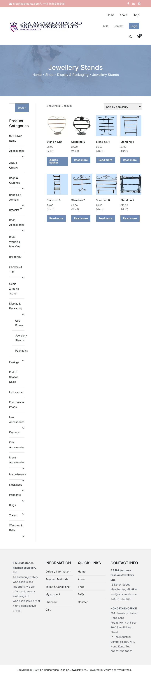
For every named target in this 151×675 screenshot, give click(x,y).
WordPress (124, 669)
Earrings (14, 362)
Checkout (51, 602)
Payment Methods (56, 579)
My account (52, 594)
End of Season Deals (13, 377)
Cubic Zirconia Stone (14, 288)
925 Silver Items (15, 138)
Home (110, 15)
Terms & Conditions (57, 586)
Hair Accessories (16, 420)
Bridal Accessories (16, 222)
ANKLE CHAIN (13, 165)
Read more (81, 159)
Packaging (21, 350)
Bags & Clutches (14, 180)
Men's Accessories (16, 460)
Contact (118, 26)
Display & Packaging (73, 75)
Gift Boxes (19, 323)
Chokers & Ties (15, 269)
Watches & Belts (15, 528)
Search (21, 107)
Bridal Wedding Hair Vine (14, 241)
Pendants (15, 494)
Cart (48, 609)
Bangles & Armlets (15, 197)
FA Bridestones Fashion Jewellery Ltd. (63, 669)
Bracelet (14, 209)
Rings (12, 505)
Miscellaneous (18, 474)
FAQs (105, 26)
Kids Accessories (16, 445)
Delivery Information (57, 571)
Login (134, 26)
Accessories (16, 150)
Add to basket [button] (53, 161)
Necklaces (15, 484)
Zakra (107, 669)
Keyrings (14, 432)
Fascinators (16, 392)
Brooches (15, 256)
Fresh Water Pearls (16, 404)
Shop (136, 15)
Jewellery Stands (21, 338)
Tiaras (13, 515)
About (123, 15)
